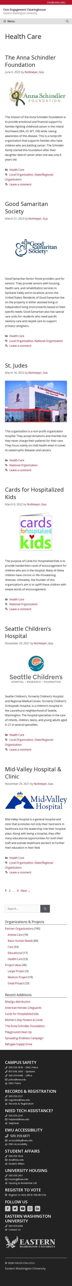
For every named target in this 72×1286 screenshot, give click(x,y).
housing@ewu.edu (18, 1179)
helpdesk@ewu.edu (19, 1119)
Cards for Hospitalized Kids (34, 493)
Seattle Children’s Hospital (28, 632)
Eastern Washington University (25, 1268)
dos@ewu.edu (16, 1159)
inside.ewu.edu (56, 2)
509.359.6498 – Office (20, 1075)
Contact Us (15, 1229)
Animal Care (15, 935)
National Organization (48, 341)
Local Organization (21, 174)
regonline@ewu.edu (19, 1099)
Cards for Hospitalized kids (22, 1014)
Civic (10, 947)
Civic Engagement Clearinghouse (24, 9)
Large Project (16, 971)
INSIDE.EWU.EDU (25, 1263)
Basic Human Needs (20, 941)
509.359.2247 (16, 1115)
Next (25, 891)
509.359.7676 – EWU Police (23, 1067)
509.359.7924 (16, 1156)
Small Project (16, 983)
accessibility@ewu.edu (20, 1140)
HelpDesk (14, 1123)
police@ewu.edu (17, 1079)
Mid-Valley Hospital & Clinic (33, 772)
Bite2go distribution (17, 1002)
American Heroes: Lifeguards (23, 1008)
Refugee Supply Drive (18, 1044)
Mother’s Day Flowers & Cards (24, 1020)
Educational (15, 953)
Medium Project (17, 977)
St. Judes (16, 365)
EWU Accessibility (18, 1144)
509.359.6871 (20, 1136)
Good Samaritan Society (26, 207)
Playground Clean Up (18, 1032)
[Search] (45, 909)
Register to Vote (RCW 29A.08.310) (27, 1194)
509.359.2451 (16, 1175)
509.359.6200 (16, 1225)
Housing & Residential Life (23, 1183)
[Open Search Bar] (67, 21)
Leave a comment (20, 184)
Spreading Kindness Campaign (24, 1038)
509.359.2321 (16, 1096)
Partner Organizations (19, 928)
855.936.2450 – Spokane (22, 1071)
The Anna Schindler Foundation (30, 61)
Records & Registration (21, 1103)
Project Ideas (13, 965)
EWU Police (15, 1083)
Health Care (16, 170)
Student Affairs (16, 1163)
